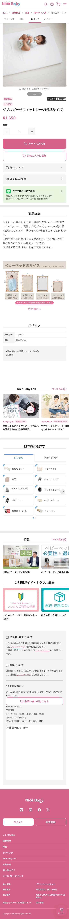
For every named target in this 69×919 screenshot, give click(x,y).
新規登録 (51, 822)
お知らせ (7, 864)
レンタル (18, 458)
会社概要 (6, 884)
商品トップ (9, 19)
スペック (35, 19)
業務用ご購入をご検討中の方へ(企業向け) (50, 896)
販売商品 (16, 12)
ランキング (8, 852)
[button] (45, 4)
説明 (22, 19)
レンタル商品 (9, 835)
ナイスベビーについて (13, 876)
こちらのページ (17, 646)
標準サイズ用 (40, 12)
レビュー (48, 19)
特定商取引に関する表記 (46, 889)
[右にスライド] (40, 94)
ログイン (18, 822)
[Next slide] (62, 491)
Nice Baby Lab (9, 858)
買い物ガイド (9, 870)
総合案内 (6, 895)
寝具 (27, 12)
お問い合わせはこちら (37, 701)
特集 (5, 846)
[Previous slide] (6, 491)
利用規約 (6, 889)
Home (4, 12)
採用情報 (39, 902)
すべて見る (57, 389)
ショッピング (50, 457)
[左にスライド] (29, 94)
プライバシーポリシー (45, 884)
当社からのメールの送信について (17, 902)
